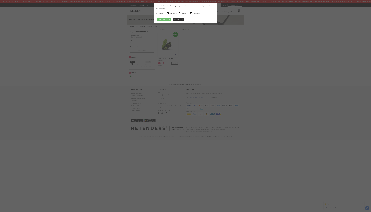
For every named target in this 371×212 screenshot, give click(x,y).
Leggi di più (162, 8)
